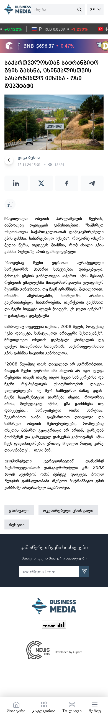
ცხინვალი (19, 510)
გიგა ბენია (29, 157)
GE (92, 9)
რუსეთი (17, 524)
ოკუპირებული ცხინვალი (68, 510)
